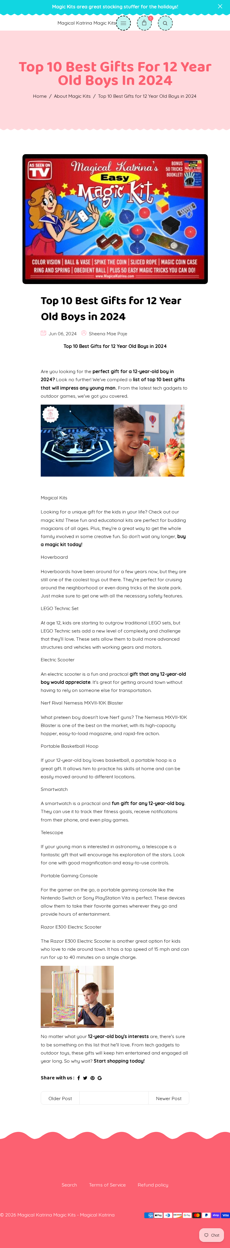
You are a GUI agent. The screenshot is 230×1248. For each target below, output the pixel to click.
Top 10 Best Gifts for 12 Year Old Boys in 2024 (111, 309)
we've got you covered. (103, 396)
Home (40, 96)
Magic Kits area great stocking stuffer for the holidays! (115, 7)
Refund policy (153, 1185)
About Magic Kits (72, 96)
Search (69, 1185)
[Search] (165, 23)
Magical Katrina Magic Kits (87, 23)
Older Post (60, 1098)
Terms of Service (107, 1185)
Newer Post (168, 1098)
